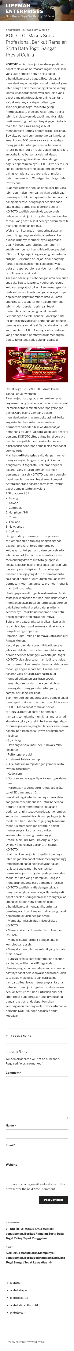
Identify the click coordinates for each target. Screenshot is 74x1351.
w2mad (44, 30)
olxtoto (15, 1283)
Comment (13, 1072)
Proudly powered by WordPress (25, 1341)
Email (10, 1145)
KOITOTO (12, 64)
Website (11, 1164)
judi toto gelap (27, 455)
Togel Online (21, 1036)
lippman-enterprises (24, 8)
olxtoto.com (18, 1312)
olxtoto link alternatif (24, 1305)
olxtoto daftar (19, 1298)
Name (11, 1125)
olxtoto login (18, 1290)
